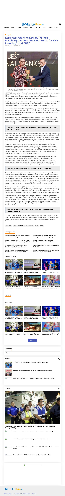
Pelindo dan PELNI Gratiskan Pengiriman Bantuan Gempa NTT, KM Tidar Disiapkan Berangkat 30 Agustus (12, 287)
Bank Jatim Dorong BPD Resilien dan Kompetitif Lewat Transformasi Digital (17, 236)
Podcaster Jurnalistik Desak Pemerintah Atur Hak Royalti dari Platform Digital (33, 431)
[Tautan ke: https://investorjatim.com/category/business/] (59, 359)
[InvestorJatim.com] (33, 24)
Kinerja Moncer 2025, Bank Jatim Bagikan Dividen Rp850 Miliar (46, 246)
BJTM (36, 225)
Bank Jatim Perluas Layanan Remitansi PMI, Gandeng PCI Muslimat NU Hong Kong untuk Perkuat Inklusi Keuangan (44, 236)
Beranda (17, 493)
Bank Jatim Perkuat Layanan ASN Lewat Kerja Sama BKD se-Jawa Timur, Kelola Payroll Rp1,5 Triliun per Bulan (17, 241)
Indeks (14, 47)
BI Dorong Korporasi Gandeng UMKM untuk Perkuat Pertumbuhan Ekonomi (32, 370)
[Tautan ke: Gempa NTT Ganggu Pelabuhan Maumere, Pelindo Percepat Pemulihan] (8, 457)
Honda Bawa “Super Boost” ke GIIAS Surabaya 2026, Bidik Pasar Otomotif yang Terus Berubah (32, 271)
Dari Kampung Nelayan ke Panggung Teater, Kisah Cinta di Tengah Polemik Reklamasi (32, 287)
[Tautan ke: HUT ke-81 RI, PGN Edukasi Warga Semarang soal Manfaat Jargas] (8, 365)
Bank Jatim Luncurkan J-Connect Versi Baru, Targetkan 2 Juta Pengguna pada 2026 (17, 251)
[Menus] (5, 24)
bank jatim (8, 225)
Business (7, 47)
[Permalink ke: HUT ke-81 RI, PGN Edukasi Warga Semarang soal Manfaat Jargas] (14, 264)
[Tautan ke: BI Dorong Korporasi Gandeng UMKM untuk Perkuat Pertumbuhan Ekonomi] (8, 372)
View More (32, 340)
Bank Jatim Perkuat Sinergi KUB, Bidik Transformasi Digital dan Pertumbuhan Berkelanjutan (43, 241)
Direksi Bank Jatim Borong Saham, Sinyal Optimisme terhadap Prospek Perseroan (16, 246)
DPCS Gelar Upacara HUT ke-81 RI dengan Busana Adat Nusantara (30, 439)
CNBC (41, 225)
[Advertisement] (32, 11)
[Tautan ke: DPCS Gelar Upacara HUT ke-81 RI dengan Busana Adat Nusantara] (8, 441)
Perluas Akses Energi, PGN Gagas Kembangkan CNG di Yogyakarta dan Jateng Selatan (51, 287)
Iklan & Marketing (25, 493)
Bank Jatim (8, 35)
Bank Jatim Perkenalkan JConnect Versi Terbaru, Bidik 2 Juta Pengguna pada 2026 (46, 251)
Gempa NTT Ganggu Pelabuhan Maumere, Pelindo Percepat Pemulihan (31, 454)
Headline (11, 47)
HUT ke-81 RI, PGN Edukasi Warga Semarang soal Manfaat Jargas (13, 271)
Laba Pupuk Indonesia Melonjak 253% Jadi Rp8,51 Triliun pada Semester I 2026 (33, 378)
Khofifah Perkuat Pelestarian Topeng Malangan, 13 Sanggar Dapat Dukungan (50, 271)
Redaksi (34, 493)
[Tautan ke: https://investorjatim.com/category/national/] (59, 389)
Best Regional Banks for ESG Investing (23, 225)
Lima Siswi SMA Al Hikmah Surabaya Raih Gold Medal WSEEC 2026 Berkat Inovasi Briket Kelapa (36, 447)
